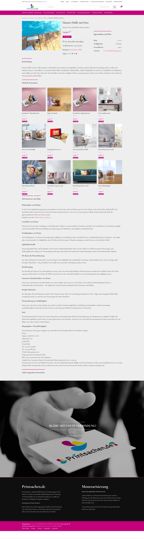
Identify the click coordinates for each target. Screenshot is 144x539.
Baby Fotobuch (52, 113)
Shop (31, 18)
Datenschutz (47, 528)
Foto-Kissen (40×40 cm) (55, 186)
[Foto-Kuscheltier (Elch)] (85, 136)
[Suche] (115, 7)
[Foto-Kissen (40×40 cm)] (59, 172)
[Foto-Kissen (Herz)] (34, 172)
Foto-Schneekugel (104, 186)
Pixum (24, 116)
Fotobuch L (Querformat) (81, 113)
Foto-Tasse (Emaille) (28, 149)
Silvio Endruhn (64, 524)
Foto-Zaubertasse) (104, 113)
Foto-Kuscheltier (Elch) (80, 149)
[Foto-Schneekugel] (110, 172)
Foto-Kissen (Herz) (28, 186)
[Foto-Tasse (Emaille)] (34, 136)
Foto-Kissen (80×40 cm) (80, 186)
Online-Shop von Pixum (42, 217)
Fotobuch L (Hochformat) (30, 113)
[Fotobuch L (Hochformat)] (34, 99)
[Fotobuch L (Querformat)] (85, 99)
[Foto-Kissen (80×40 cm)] (85, 172)
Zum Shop (67, 36)
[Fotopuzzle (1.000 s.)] (59, 136)
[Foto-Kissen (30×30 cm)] (110, 136)
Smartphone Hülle (41, 18)
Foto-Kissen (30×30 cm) (106, 149)
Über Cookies (25, 528)
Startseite (25, 18)
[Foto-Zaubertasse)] (110, 99)
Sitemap (40, 528)
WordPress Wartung (27, 526)
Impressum (55, 528)
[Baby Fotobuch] (59, 99)
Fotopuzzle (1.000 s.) (54, 149)
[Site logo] (32, 7)
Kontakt (33, 528)
